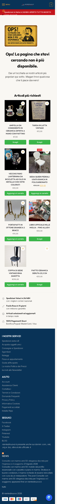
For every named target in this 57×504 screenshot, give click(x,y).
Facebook (6, 422)
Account (6, 382)
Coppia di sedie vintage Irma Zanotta (15, 273)
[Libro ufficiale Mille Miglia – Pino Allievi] (40, 210)
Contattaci (6, 389)
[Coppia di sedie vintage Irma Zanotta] (15, 256)
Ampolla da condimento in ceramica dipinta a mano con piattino (15, 129)
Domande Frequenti (10, 396)
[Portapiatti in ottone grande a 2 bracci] (15, 210)
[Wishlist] (23, 103)
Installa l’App (7, 411)
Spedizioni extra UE (10, 341)
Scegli (15, 142)
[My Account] (3, 12)
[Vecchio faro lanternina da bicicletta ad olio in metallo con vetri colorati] (15, 159)
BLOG (4, 441)
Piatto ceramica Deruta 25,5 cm (39, 271)
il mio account (11, 15)
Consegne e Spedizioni (12, 348)
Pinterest (6, 433)
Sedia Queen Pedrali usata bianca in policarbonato (40, 179)
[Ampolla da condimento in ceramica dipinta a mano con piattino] (15, 111)
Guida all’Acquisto (10, 363)
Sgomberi (6, 352)
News (5, 456)
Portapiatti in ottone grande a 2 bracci (15, 227)
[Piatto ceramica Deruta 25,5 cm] (40, 256)
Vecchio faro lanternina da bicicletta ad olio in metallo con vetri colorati (15, 179)
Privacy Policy (8, 400)
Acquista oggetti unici (11, 344)
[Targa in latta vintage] (40, 111)
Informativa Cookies (11, 403)
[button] (51, 5)
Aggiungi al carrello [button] (15, 193)
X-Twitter (6, 426)
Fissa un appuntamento (12, 359)
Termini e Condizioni (11, 393)
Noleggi (5, 355)
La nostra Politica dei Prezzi (14, 366)
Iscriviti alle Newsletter (12, 370)
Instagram (6, 430)
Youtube (5, 437)
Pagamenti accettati (11, 407)
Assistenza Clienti (10, 385)
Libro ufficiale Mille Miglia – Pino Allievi (39, 226)
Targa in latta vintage (39, 126)
